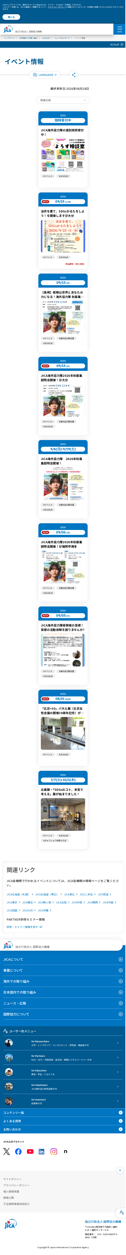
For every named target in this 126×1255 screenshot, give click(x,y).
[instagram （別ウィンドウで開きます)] (54, 1151)
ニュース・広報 (14, 1003)
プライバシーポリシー (57, 7)
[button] (44, 75)
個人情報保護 (11, 1191)
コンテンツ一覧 (13, 1112)
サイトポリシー (12, 1179)
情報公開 (8, 1198)
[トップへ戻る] (120, 1170)
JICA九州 (114, 44)
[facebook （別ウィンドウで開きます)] (18, 1151)
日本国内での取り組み (19, 992)
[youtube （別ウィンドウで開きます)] (30, 1151)
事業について (13, 970)
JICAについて (13, 959)
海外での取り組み (16, 981)
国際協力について (16, 1014)
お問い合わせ (12, 1129)
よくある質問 (12, 1121)
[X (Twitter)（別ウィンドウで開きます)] (6, 1151)
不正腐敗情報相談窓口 (16, 1204)
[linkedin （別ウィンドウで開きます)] (42, 1151)
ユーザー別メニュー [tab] (22, 1031)
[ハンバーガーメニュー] (119, 27)
